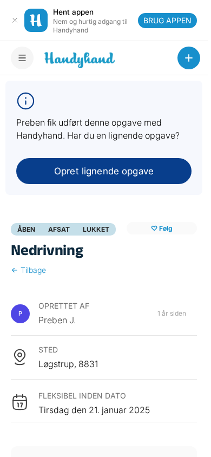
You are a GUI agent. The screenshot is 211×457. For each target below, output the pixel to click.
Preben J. (57, 320)
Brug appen (167, 20)
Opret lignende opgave (104, 171)
